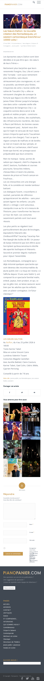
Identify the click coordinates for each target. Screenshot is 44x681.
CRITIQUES (7, 613)
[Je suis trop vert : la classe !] (31, 412)
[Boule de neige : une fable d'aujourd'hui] (12, 412)
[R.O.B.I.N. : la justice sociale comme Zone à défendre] (31, 467)
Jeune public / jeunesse (11, 645)
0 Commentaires (16, 43)
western (10, 381)
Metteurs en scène (10, 636)
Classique (6, 639)
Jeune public (15, 46)
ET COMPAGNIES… (10, 619)
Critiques (33, 43)
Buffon (9, 342)
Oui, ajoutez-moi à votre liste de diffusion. (32, 557)
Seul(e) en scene (9, 648)
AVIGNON (7, 607)
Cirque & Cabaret (9, 630)
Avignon (28, 43)
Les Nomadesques (25, 378)
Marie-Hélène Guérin (29, 46)
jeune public (14, 378)
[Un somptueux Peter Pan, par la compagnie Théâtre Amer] (31, 449)
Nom (31, 524)
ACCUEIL (6, 604)
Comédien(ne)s (8, 627)
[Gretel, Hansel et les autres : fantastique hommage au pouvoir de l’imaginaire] (12, 449)
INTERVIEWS (8, 621)
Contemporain (8, 633)
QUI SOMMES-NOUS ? (11, 624)
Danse (5, 616)
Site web (31, 540)
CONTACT (7, 610)
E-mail (31, 532)
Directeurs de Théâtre (11, 642)
